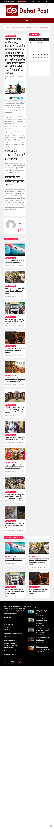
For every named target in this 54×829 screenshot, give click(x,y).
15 (44, 51)
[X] (11, 98)
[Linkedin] (14, 98)
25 (33, 57)
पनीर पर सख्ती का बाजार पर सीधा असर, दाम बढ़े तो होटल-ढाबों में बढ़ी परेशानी (15, 438)
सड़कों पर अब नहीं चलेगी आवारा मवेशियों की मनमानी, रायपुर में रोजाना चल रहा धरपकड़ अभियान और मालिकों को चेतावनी (15, 291)
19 (36, 54)
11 (33, 51)
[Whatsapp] (16, 98)
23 (47, 54)
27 (38, 57)
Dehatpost (22, 662)
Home (6, 26)
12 (36, 51)
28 (41, 57)
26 (36, 57)
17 (30, 54)
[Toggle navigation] (27, 20)
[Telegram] (22, 98)
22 (44, 54)
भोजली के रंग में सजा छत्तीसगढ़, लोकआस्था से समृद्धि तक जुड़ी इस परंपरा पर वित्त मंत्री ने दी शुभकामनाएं (15, 380)
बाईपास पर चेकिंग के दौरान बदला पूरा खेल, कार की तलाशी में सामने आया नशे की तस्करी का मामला (14, 321)
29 (44, 57)
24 (30, 57)
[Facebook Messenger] (19, 98)
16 (47, 51)
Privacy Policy (7, 627)
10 (30, 51)
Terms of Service (8, 624)
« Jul (30, 64)
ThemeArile (17, 664)
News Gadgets (8, 664)
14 (41, 51)
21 (41, 54)
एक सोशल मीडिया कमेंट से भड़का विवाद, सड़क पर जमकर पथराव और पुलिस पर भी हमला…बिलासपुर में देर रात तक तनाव (15, 496)
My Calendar (7, 629)
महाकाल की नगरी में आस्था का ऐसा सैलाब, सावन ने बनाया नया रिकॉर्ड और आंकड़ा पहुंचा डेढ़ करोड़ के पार (14, 467)
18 (33, 54)
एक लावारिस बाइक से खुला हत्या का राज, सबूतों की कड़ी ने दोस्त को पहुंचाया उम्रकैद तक (15, 350)
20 (38, 54)
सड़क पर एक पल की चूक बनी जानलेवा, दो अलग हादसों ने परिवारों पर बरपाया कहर (14, 525)
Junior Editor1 (10, 76)
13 (38, 51)
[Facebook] (9, 98)
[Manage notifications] (51, 826)
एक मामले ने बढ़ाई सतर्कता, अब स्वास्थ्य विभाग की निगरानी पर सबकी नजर (14, 261)
